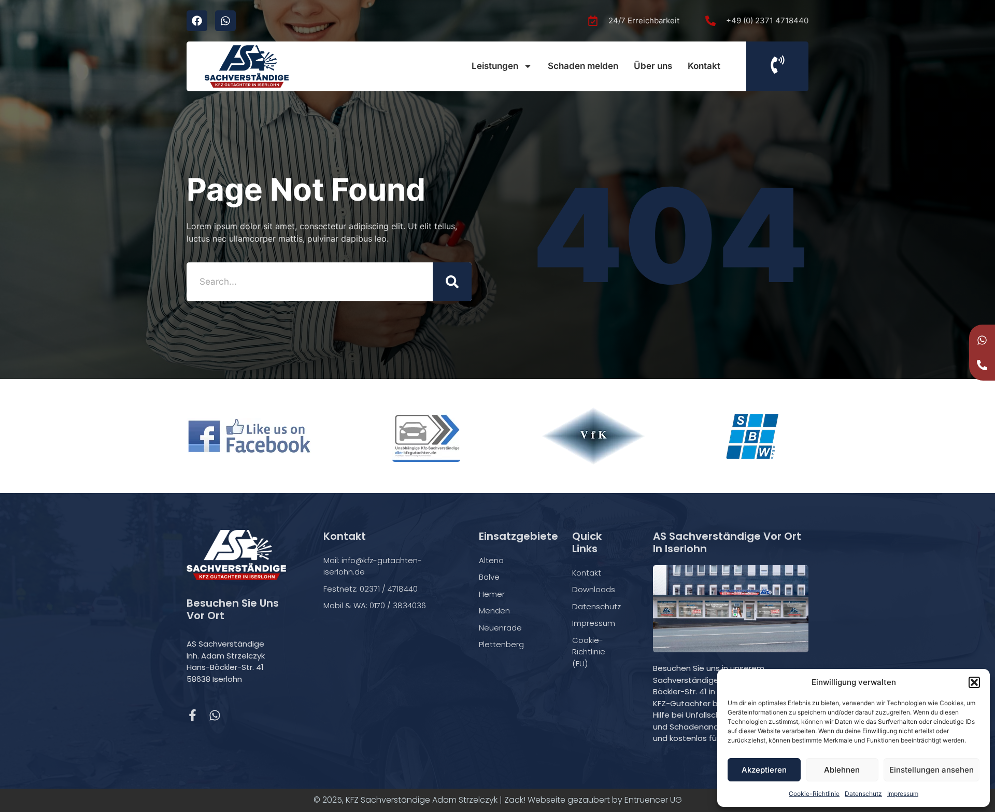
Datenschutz (863, 793)
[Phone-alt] (982, 365)
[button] (974, 682)
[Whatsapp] (225, 20)
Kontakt (704, 66)
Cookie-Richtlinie (814, 793)
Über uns (653, 66)
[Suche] (452, 281)
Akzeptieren (764, 770)
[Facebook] (197, 20)
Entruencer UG (653, 800)
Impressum (902, 793)
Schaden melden (583, 66)
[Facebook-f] (192, 715)
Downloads (593, 589)
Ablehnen (842, 770)
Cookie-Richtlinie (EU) (588, 652)
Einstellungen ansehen (931, 770)
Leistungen (495, 66)
